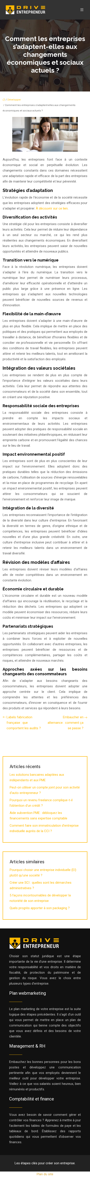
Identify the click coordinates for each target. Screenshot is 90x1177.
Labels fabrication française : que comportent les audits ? (24, 722)
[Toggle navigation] (82, 10)
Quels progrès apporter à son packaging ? (40, 908)
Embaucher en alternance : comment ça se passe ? (65, 722)
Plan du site (45, 1174)
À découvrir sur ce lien (52, 208)
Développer (14, 99)
